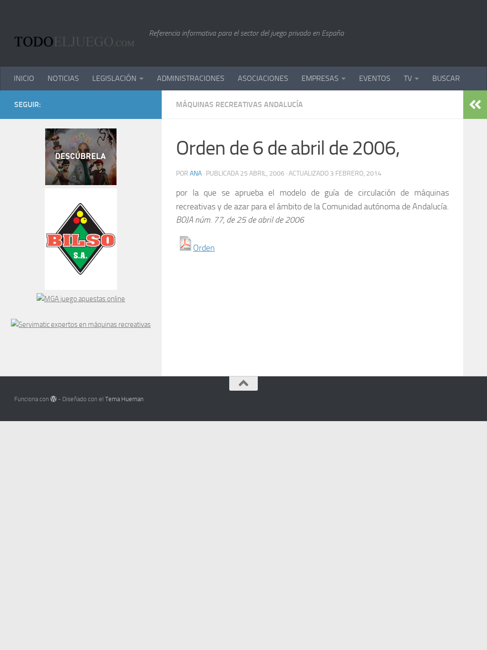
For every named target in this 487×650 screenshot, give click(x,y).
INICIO (24, 78)
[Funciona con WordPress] (53, 399)
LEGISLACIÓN (114, 78)
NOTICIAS (63, 78)
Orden (204, 248)
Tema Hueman (124, 399)
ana (196, 173)
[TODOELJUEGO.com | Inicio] (76, 33)
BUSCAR (446, 78)
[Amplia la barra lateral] (475, 104)
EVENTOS (374, 78)
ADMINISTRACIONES (190, 78)
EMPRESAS (320, 78)
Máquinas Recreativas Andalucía (239, 104)
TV (408, 78)
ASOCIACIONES (263, 78)
